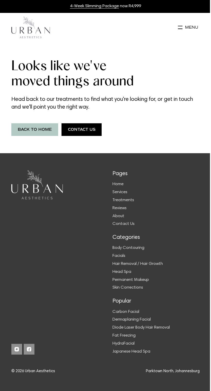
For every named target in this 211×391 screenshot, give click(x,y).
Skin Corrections (127, 288)
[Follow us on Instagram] (16, 349)
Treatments (123, 200)
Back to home (35, 129)
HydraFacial (123, 343)
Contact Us (81, 129)
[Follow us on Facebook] (29, 349)
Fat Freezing (124, 335)
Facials (118, 256)
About (118, 216)
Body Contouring (128, 248)
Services (119, 192)
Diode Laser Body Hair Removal (141, 327)
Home (118, 184)
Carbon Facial (125, 312)
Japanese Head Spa (131, 351)
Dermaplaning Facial (131, 319)
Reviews (119, 208)
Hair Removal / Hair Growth (137, 264)
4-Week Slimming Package (94, 6)
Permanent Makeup (130, 280)
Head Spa (121, 272)
